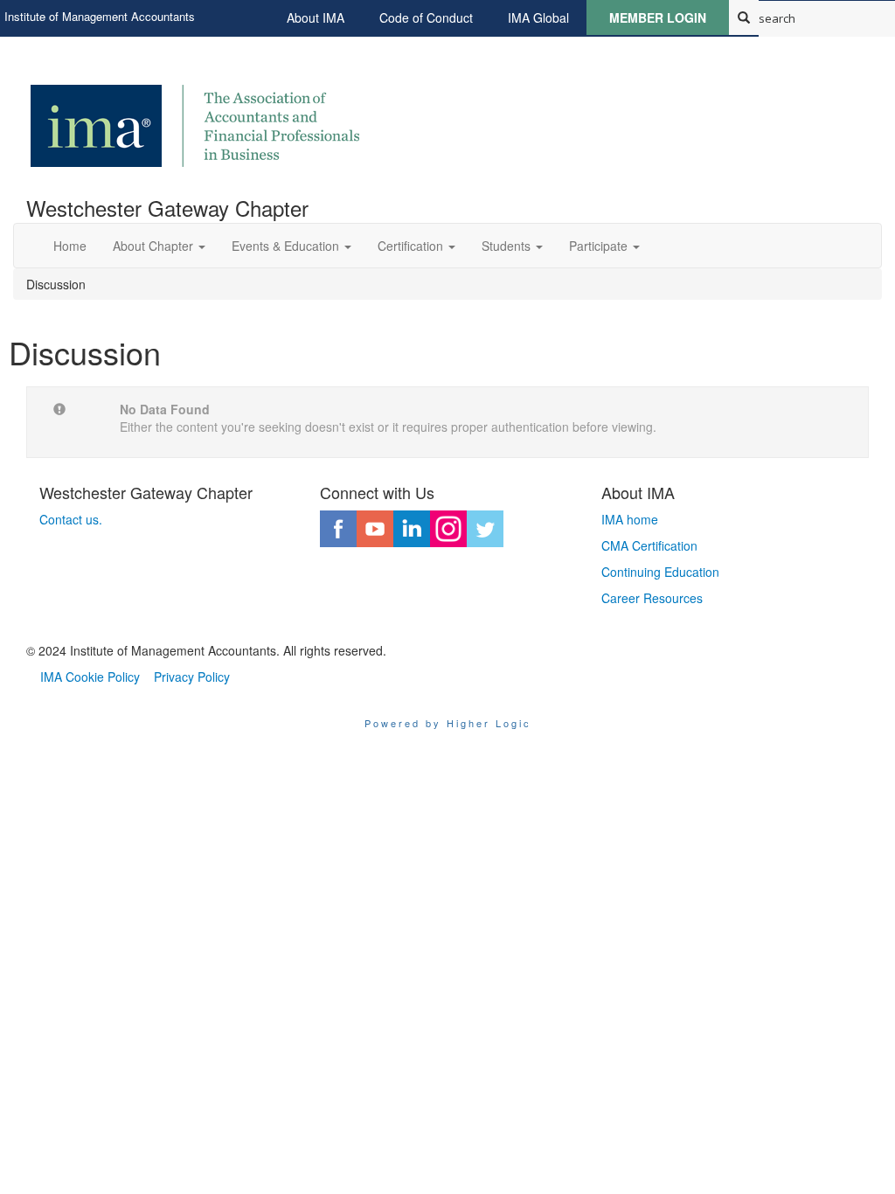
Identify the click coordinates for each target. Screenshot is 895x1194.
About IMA (315, 17)
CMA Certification (649, 545)
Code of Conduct (426, 17)
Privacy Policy (192, 676)
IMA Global (538, 17)
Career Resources (652, 598)
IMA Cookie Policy (90, 676)
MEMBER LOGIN (657, 17)
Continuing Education (660, 571)
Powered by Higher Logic (447, 723)
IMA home (629, 519)
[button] (159, 245)
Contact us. (70, 519)
